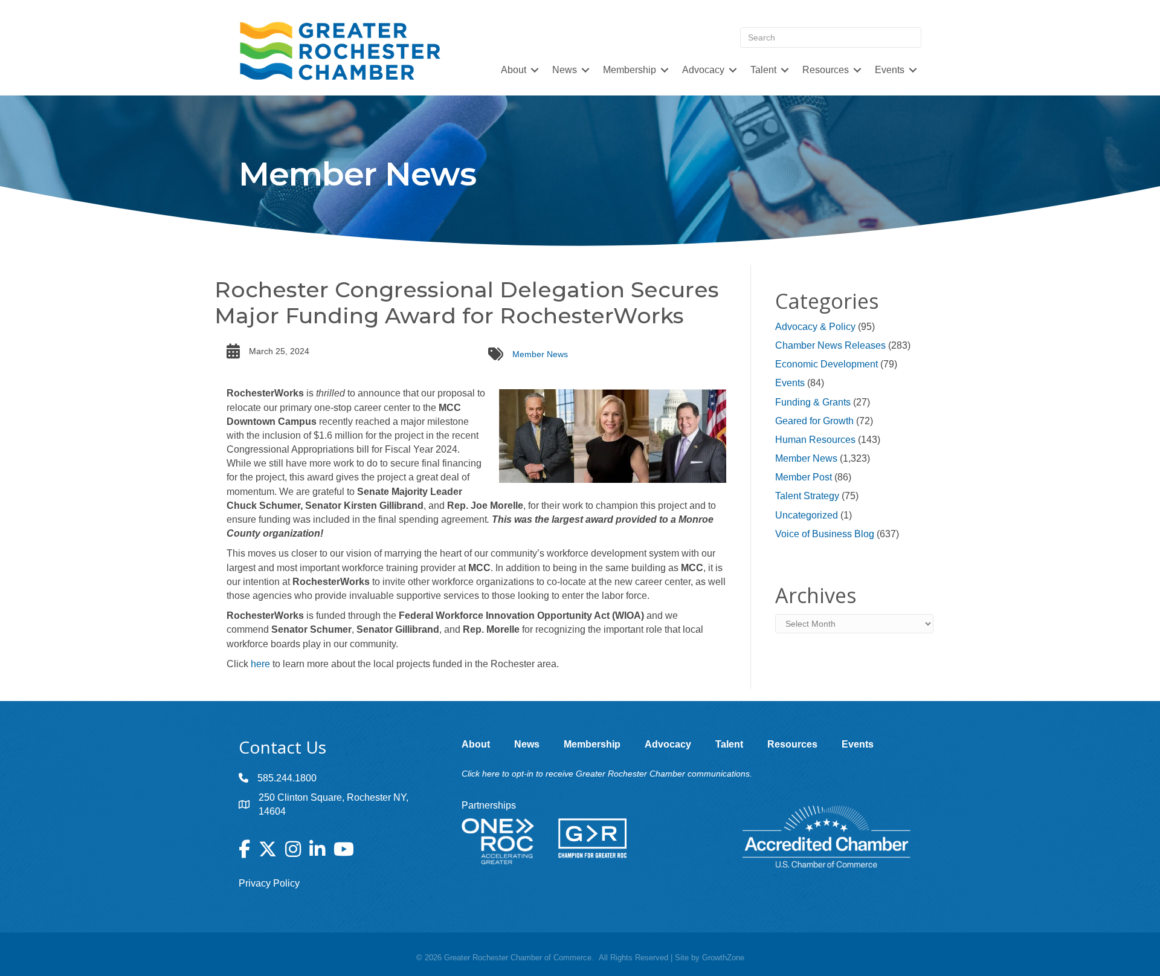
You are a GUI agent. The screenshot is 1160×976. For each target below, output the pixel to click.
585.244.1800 (287, 778)
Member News (540, 354)
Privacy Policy (269, 883)
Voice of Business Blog (824, 534)
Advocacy (703, 70)
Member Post (803, 477)
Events (790, 383)
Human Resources (815, 440)
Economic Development (826, 364)
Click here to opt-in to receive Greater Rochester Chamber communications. (607, 773)
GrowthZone (723, 957)
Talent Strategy (807, 496)
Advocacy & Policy (815, 327)
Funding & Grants (813, 402)
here (260, 664)
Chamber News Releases (830, 345)
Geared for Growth (814, 421)
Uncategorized (806, 515)
